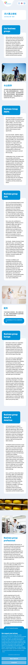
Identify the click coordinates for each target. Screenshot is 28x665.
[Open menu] (24, 3)
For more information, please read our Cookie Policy (13, 651)
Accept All (14, 662)
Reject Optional (14, 658)
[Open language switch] (22, 3)
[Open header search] (19, 3)
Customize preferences (14, 654)
